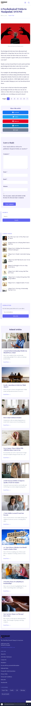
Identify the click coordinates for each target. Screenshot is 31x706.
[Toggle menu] (25, 2)
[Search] (28, 2)
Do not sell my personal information (10, 665)
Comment (6, 154)
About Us (3, 654)
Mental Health (5, 694)
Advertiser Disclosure (6, 657)
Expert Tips (11, 15)
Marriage (23, 690)
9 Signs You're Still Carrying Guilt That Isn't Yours (18, 272)
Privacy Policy (4, 674)
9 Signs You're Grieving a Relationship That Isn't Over (18, 289)
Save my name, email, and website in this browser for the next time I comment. (14, 196)
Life (17, 690)
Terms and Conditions (6, 676)
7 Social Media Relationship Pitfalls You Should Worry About (15, 352)
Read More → (6, 362)
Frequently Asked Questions (8, 671)
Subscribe (15, 316)
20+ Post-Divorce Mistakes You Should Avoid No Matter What (15, 548)
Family (12, 690)
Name (5, 172)
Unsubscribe (4, 682)
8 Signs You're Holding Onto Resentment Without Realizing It (19, 249)
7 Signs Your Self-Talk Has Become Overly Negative (19, 260)
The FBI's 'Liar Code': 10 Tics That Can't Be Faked (18, 237)
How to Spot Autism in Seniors (12, 417)
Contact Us (3, 659)
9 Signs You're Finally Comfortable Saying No (19, 254)
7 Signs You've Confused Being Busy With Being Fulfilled (19, 277)
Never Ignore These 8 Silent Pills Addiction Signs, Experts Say (13, 449)
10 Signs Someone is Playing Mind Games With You (19, 243)
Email (5, 179)
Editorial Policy (4, 668)
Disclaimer (3, 662)
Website (5, 186)
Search (16, 220)
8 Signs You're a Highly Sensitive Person (18, 282)
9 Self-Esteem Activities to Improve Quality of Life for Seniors (14, 481)
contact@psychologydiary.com (8, 647)
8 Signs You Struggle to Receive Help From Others (17, 266)
